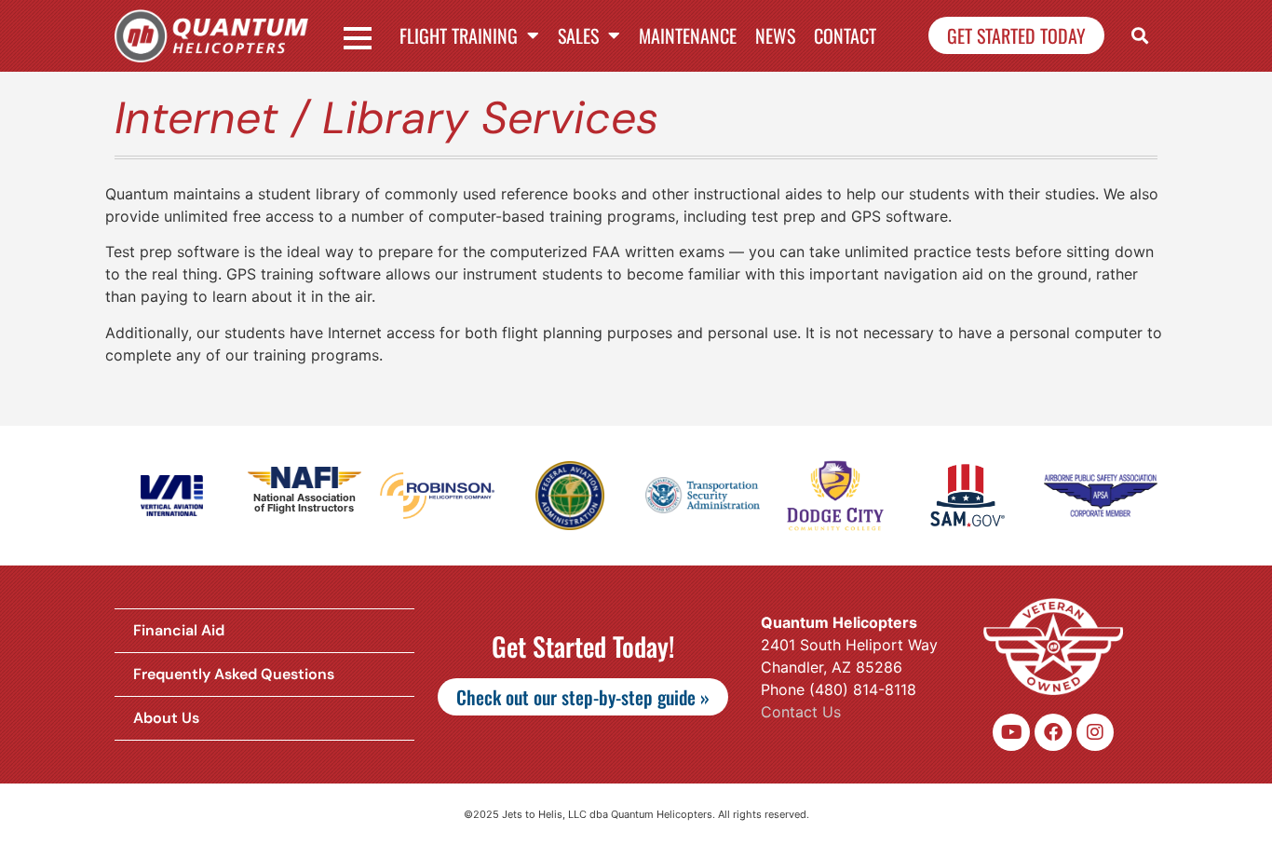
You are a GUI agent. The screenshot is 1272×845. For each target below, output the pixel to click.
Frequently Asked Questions (233, 674)
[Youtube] (1011, 732)
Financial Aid (178, 630)
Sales (578, 35)
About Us (166, 718)
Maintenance (688, 35)
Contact (845, 35)
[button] (1140, 35)
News (775, 35)
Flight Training (458, 35)
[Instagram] (1095, 732)
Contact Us (801, 711)
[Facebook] (1053, 732)
